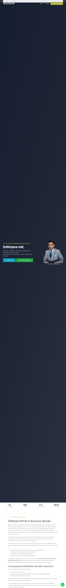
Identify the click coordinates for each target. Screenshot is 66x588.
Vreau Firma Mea (9, 3)
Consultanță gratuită (57, 3)
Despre (47, 3)
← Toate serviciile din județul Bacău (17, 517)
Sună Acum (10, 260)
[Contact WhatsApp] (62, 584)
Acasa (41, 3)
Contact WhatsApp (25, 260)
